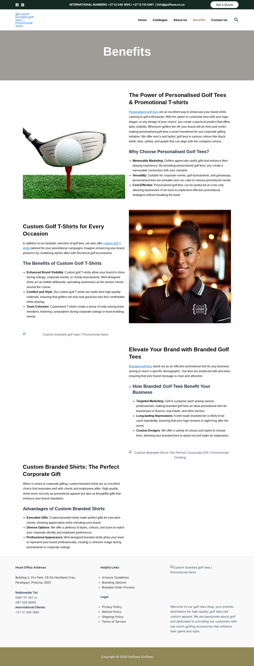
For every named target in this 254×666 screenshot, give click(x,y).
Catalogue (160, 20)
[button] (224, 4)
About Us (180, 20)
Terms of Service (114, 621)
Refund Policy (111, 612)
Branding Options (114, 582)
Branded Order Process (118, 587)
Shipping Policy (113, 617)
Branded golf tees (140, 366)
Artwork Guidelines (115, 577)
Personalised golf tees (143, 112)
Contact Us (219, 20)
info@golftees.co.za (171, 4)
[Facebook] (17, 5)
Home (142, 20)
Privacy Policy (112, 607)
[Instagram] (22, 5)
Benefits (199, 20)
